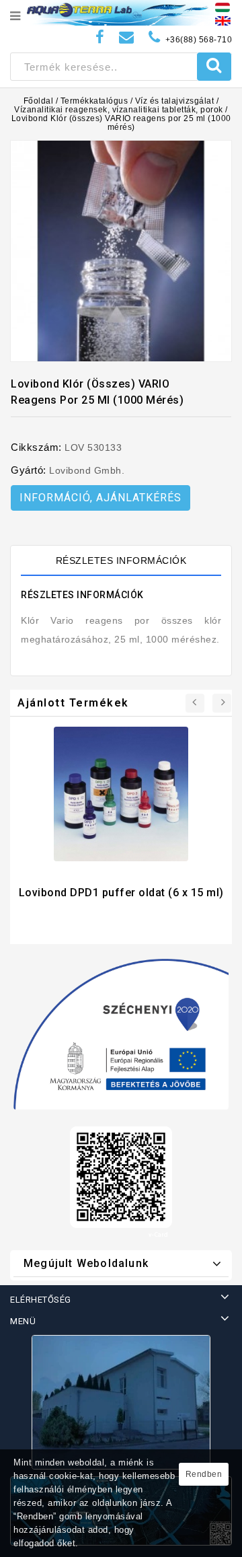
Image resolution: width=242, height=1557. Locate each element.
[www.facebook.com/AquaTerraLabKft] (100, 37)
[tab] (121, 560)
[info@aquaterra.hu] (126, 37)
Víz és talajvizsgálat (174, 101)
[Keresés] (214, 66)
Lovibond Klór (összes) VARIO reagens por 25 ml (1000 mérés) (121, 123)
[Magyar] (222, 6)
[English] (223, 20)
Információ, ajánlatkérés (100, 497)
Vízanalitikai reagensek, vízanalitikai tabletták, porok (118, 109)
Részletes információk (121, 560)
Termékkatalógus (94, 101)
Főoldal (39, 101)
